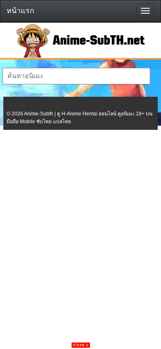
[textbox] (76, 76)
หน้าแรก (20, 11)
